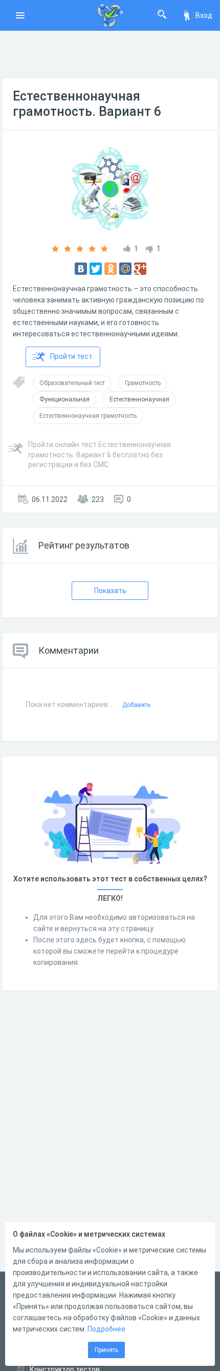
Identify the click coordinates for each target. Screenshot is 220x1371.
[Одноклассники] (110, 269)
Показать (110, 591)
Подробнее (106, 1329)
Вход (203, 15)
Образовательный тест (72, 383)
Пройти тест (71, 356)
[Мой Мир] (125, 269)
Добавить (136, 705)
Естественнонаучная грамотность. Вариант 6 (87, 104)
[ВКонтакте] (81, 269)
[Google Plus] (140, 269)
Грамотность (143, 383)
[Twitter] (96, 269)
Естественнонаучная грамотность (88, 415)
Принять (106, 1350)
